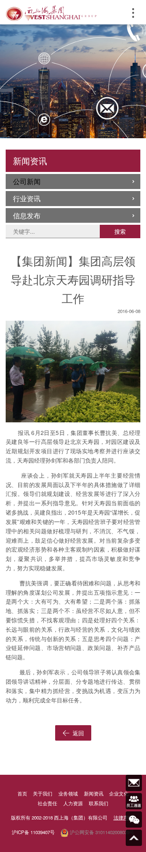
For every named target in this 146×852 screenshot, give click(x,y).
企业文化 (119, 793)
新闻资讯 (93, 793)
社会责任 (47, 803)
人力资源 (73, 803)
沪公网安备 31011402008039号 (101, 832)
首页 (22, 793)
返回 (77, 733)
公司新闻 (27, 181)
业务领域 (68, 793)
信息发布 (27, 215)
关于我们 (42, 793)
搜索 (120, 231)
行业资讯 (27, 198)
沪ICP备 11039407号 (33, 832)
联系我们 (98, 803)
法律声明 (123, 817)
